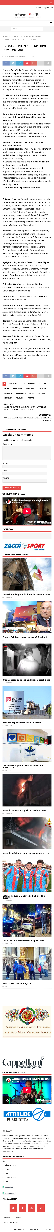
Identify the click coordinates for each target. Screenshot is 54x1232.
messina (42, 388)
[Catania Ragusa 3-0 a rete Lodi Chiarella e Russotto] (27, 875)
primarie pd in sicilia (25, 393)
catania (42, 383)
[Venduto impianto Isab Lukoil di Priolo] (27, 702)
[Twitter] (13, 1208)
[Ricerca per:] (27, 29)
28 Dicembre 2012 (11, 56)
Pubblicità (6, 1169)
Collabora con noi (9, 1165)
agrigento (13, 383)
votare (31, 398)
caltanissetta (29, 383)
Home (5, 1161)
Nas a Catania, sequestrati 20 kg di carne (23, 940)
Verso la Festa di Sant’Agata (17, 983)
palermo (8, 393)
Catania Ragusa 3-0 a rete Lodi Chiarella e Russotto (24, 896)
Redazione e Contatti (10, 1177)
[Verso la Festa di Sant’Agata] (27, 963)
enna (6, 388)
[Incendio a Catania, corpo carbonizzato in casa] (27, 833)
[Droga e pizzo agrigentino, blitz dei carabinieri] (27, 660)
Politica (15, 36)
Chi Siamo (6, 1173)
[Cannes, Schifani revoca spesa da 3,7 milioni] (27, 617)
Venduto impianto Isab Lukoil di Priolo (22, 722)
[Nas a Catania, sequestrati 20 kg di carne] (27, 920)
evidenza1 (17, 388)
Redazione (25, 56)
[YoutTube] (31, 1208)
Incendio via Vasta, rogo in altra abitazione (24, 810)
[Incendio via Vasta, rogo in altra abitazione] (27, 790)
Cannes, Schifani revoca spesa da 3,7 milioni (25, 637)
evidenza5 (30, 388)
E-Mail (5, 470)
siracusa (8, 398)
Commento (7, 444)
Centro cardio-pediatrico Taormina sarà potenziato (23, 766)
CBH (49, 1229)
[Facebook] (22, 1208)
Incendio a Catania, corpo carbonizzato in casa (26, 853)
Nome (5, 463)
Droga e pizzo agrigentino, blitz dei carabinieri (26, 679)
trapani (19, 398)
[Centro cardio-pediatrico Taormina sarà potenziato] (27, 745)
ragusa (41, 393)
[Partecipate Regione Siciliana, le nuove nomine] (27, 574)
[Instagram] (41, 1208)
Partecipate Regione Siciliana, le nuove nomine (26, 594)
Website (6, 478)
